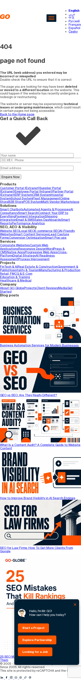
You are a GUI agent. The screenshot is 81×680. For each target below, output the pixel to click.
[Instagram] (11, 678)
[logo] (16, 18)
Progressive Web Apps (41, 252)
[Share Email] (30, 678)
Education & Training (15, 277)
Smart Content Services (31, 234)
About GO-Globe (12, 288)
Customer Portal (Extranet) (19, 188)
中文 (72, 17)
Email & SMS (25, 220)
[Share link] (26, 678)
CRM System (41, 195)
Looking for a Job (35, 652)
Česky (73, 31)
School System (22, 198)
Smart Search (28, 213)
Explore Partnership (37, 640)
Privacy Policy (10, 674)
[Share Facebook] (7, 678)
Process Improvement (34, 259)
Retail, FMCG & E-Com (16, 274)
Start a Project (33, 628)
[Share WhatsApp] (21, 678)
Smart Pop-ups (55, 237)
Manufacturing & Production (60, 270)
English (74, 10)
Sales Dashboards (47, 220)
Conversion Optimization (27, 237)
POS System (32, 202)
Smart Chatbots (12, 209)
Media (62, 288)
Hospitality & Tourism (24, 270)
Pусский (74, 21)
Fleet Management (46, 198)
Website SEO (9, 231)
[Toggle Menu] (51, 18)
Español (74, 28)
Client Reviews (47, 288)
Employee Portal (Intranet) (34, 191)
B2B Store (15, 202)
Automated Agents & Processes (47, 209)
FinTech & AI (9, 267)
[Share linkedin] (2, 678)
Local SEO (26, 231)
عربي (72, 14)
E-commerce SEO (47, 231)
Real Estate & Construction (38, 267)
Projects (30, 288)
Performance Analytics (28, 223)
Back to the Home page (17, 114)
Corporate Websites (15, 245)
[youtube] (16, 678)
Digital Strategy (24, 255)
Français (75, 24)
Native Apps (16, 252)
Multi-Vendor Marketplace (60, 202)
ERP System (23, 195)
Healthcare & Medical (15, 280)
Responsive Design (32, 249)
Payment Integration (30, 216)
